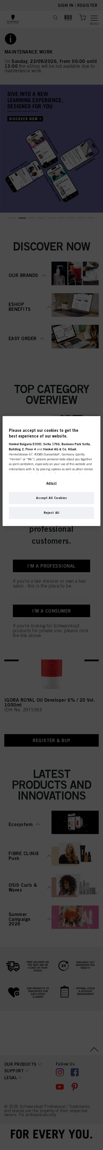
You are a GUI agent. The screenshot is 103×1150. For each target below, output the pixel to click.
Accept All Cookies (51, 498)
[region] (51, 471)
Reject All (52, 513)
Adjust (51, 483)
